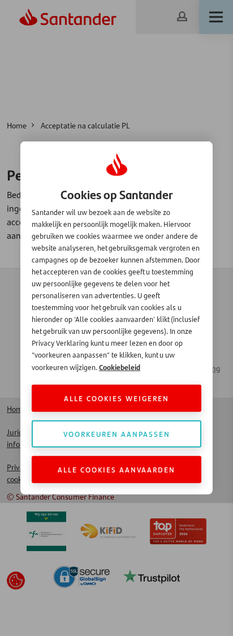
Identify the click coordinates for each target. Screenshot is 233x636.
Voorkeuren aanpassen (116, 433)
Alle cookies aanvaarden (116, 469)
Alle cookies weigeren (116, 398)
